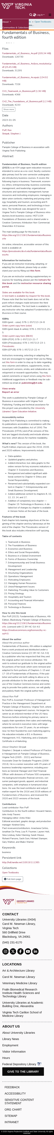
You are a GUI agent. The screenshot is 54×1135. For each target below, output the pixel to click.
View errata (8, 388)
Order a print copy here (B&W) (17, 336)
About (5, 21)
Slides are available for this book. (18, 292)
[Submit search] (31, 15)
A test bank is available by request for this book (26, 295)
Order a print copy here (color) (17, 325)
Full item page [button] (13, 879)
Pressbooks (8, 346)
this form (35, 270)
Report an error (10, 392)
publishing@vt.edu (32, 382)
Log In (40, 14)
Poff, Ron (7, 130)
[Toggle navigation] (50, 15)
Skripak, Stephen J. (11, 133)
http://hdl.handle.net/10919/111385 (20, 862)
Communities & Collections (15, 27)
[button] (34, 15)
